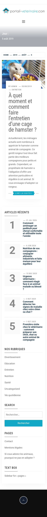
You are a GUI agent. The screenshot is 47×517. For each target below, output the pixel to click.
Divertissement (12, 357)
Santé (8, 382)
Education (10, 363)
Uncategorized (12, 388)
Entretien (16, 90)
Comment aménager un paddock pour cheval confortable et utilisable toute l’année (32, 229)
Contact (9, 441)
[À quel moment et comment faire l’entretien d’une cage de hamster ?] (23, 74)
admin (14, 86)
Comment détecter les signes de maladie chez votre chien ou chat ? (32, 306)
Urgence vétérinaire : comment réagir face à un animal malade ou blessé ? (32, 282)
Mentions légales (13, 447)
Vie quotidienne (13, 395)
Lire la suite (23, 193)
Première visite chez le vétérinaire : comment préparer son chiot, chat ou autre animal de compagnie (32, 332)
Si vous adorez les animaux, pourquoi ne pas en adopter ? (20, 456)
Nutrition (9, 376)
